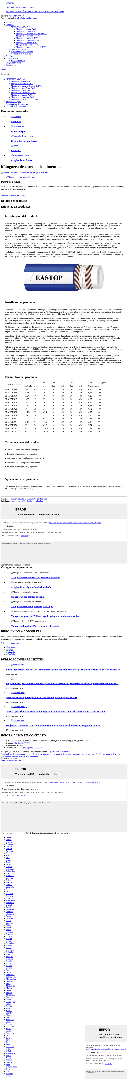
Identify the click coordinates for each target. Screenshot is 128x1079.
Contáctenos (11, 65)
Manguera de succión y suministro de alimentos (28, 499)
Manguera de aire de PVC (26, 42)
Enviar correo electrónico (11, 761)
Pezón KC (16, 150)
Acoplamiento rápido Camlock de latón (31, 587)
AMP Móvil (65, 752)
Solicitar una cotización (10, 643)
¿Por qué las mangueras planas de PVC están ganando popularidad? (41, 697)
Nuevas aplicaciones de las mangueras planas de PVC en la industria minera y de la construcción (55, 711)
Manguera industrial (34, 756)
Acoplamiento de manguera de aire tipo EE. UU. (20, 754)
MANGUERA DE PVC (20, 27)
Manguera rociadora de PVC (27, 45)
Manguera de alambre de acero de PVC (31, 33)
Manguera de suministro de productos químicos (35, 577)
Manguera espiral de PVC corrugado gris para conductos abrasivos (45, 616)
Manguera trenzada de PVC (27, 31)
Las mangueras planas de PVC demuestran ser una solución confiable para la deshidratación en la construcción (63, 669)
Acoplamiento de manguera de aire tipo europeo (59, 754)
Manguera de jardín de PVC (27, 38)
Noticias (9, 56)
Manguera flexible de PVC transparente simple (35, 626)
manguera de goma (111, 754)
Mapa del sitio (53, 752)
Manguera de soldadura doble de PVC (31, 47)
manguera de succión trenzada (13, 756)
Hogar (8, 22)
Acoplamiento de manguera (22, 51)
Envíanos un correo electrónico (13, 195)
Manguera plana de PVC (26, 29)
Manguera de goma (18, 49)
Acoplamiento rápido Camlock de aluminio (26, 501)
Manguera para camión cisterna (27, 596)
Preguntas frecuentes (14, 63)
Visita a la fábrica (18, 60)
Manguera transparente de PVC (28, 40)
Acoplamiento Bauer (21, 160)
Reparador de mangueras (24, 141)
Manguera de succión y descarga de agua (32, 606)
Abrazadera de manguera (21, 54)
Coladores (16, 121)
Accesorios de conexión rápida (91, 754)
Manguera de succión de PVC (28, 36)
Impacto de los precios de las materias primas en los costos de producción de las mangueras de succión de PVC (62, 683)
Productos (10, 24)
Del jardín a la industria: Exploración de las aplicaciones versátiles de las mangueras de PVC (53, 725)
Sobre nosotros (12, 58)
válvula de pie (18, 131)
